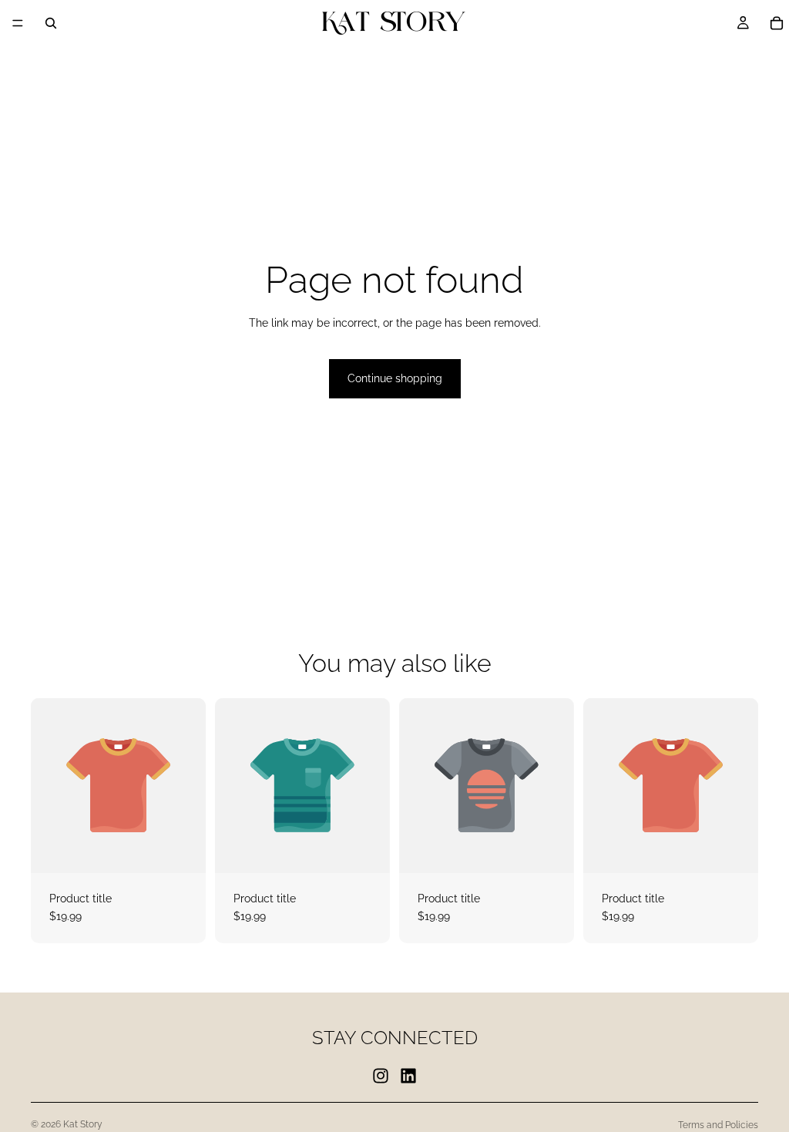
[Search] (51, 23)
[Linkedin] (408, 1075)
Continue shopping (394, 378)
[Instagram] (380, 1075)
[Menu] (17, 23)
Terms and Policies (718, 1125)
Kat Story (82, 1124)
